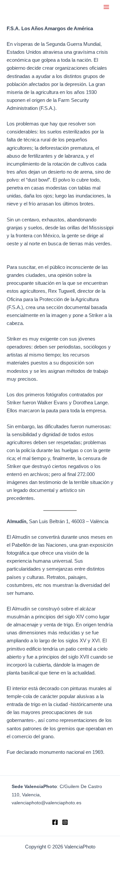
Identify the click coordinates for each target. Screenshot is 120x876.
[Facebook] (55, 822)
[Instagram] (65, 822)
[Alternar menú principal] (106, 7)
